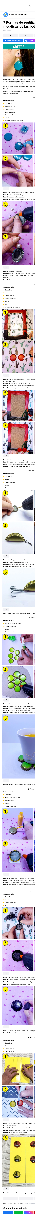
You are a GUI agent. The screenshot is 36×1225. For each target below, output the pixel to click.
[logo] (15, 15)
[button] (10, 35)
